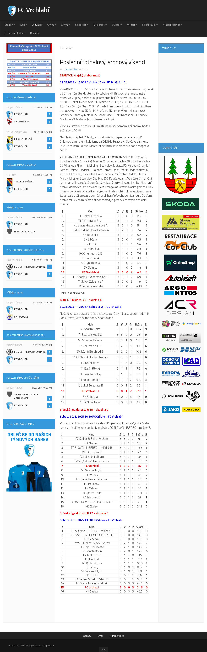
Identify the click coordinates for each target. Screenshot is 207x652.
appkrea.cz (49, 645)
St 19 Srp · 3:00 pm (43, 132)
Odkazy (87, 636)
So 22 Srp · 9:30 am (42, 345)
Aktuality (37, 25)
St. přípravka (148, 25)
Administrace (117, 636)
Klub (22, 25)
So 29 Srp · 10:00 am (42, 217)
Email (100, 636)
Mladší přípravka (171, 25)
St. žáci (116, 25)
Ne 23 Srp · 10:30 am (42, 387)
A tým (50, 25)
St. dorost (80, 25)
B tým (64, 25)
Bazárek (34, 33)
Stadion (9, 25)
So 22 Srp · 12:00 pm (42, 260)
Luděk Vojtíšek (70, 69)
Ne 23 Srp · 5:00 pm (42, 107)
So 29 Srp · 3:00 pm (42, 302)
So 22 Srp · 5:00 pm (42, 174)
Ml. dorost (98, 25)
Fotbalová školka (14, 33)
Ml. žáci (131, 25)
